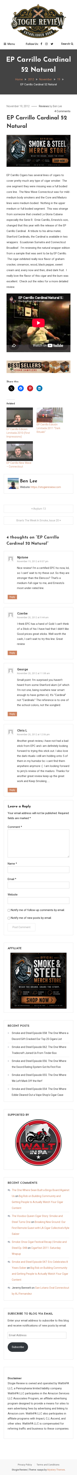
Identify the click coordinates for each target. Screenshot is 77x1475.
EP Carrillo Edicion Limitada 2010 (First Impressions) (18, 433)
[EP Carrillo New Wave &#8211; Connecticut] (20, 451)
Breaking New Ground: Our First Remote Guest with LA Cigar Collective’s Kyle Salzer (40, 1227)
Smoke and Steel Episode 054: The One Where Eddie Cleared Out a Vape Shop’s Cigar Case (39, 1091)
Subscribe (18, 1347)
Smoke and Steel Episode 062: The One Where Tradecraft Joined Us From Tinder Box (39, 1050)
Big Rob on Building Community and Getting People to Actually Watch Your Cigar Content (37, 1202)
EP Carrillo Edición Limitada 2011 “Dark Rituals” (48, 428)
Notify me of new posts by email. (31, 918)
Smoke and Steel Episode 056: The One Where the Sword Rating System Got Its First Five (39, 1063)
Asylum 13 (39, 508)
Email (12, 879)
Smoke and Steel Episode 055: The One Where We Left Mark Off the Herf (39, 1077)
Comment (15, 827)
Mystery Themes (56, 1469)
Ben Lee (57, 106)
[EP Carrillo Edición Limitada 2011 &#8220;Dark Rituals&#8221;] (50, 415)
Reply (12, 597)
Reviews (44, 106)
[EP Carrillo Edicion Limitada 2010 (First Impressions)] (20, 417)
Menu (11, 44)
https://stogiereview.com (46, 487)
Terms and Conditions (48, 1464)
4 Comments (62, 111)
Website (13, 894)
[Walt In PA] (38, 1142)
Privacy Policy (25, 1464)
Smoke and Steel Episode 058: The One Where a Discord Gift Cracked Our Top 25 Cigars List (40, 1036)
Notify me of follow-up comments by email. (38, 910)
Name (12, 863)
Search (65, 43)
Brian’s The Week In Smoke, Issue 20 (37, 520)
